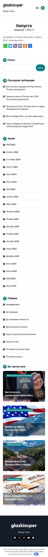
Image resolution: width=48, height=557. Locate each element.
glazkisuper (13, 4)
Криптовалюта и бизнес (17, 327)
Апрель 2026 (12, 152)
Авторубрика (12, 312)
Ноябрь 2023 (12, 234)
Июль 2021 (11, 263)
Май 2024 (11, 189)
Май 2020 (11, 278)
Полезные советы (14, 356)
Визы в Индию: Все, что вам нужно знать (24, 116)
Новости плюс (12, 341)
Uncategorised (12, 304)
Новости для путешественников (21, 334)
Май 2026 (10, 144)
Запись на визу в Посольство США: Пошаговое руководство (22, 97)
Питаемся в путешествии (17, 349)
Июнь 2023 (11, 248)
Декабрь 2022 (12, 256)
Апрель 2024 (12, 196)
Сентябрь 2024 (13, 159)
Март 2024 (11, 204)
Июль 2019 (11, 286)
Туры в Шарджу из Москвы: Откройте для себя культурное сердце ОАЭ (25, 125)
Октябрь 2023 (12, 241)
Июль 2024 (11, 174)
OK (36, 554)
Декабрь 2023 (12, 226)
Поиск (11, 59)
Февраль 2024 (13, 211)
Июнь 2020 (11, 271)
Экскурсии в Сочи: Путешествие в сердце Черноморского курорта (25, 107)
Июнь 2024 (11, 182)
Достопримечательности (17, 319)
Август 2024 (12, 167)
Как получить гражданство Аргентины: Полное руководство (24, 87)
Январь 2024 (12, 219)
